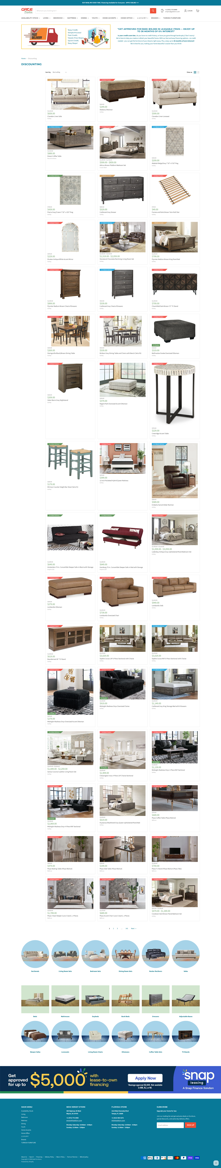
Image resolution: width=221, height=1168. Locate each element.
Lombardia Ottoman (54, 607)
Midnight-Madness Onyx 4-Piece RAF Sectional (63, 826)
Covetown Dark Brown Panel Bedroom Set (167, 914)
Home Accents (109, 18)
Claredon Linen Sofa (54, 116)
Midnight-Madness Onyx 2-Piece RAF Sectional (168, 770)
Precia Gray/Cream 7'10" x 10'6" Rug (60, 212)
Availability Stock (30, 18)
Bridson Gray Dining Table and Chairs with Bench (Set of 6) (120, 353)
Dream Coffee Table (54, 156)
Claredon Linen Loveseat (160, 116)
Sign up (190, 1125)
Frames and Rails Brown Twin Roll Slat (165, 212)
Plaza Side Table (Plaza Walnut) (111, 869)
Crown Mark (103, 168)
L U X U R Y (142, 18)
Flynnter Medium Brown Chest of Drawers (62, 306)
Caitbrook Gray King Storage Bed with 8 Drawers (169, 706)
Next (133, 928)
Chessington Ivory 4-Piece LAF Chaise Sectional (116, 776)
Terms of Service (72, 1157)
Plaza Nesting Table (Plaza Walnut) (59, 869)
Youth (95, 18)
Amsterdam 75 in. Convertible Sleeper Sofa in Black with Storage (70, 567)
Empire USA (50, 570)
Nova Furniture (51, 158)
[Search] (153, 10)
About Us (24, 1157)
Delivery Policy (49, 1157)
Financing (39, 1157)
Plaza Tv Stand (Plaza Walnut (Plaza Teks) (167, 869)
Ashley (49, 119)
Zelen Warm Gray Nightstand (57, 400)
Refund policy (84, 1157)
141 (127, 928)
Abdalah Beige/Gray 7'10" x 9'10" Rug (165, 163)
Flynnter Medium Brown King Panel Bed (166, 259)
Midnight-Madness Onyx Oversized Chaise (114, 706)
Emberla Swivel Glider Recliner (163, 505)
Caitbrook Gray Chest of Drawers (111, 306)
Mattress (72, 18)
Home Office (127, 18)
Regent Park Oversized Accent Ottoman (113, 404)
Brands (155, 18)
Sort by (48, 72)
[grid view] (195, 72)
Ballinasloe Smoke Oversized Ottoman (165, 353)
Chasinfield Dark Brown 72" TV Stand (165, 306)
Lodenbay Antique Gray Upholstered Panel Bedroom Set (171, 552)
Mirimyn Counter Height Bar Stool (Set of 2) (62, 487)
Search (31, 1157)
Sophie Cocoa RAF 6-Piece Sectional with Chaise (169, 658)
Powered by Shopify (27, 1162)
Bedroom (58, 18)
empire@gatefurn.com (74, 1120)
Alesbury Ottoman (106, 110)
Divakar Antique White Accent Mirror (60, 259)
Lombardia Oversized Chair (109, 615)
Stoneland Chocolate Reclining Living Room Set (117, 259)
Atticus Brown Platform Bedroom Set (113, 165)
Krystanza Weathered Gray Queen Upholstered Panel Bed (120, 823)
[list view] (198, 72)
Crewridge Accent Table (160, 433)
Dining (84, 18)
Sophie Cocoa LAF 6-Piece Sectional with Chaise (117, 658)
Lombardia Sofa (157, 605)
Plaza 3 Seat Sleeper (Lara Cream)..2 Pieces (62, 916)
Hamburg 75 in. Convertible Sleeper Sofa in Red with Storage (121, 567)
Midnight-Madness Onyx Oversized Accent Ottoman (65, 721)
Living (46, 18)
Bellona (154, 820)
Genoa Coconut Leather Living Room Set (61, 772)
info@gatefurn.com (118, 1120)
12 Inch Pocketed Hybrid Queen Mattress (114, 480)
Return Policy (60, 1157)
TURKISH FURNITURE (172, 18)
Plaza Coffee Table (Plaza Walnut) (164, 818)
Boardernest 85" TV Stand (56, 659)
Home (23, 59)
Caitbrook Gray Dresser (108, 212)
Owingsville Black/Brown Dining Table (61, 353)
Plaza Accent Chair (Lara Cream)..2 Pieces (114, 916)
